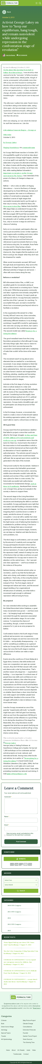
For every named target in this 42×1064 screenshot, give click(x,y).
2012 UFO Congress (14, 924)
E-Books (3, 1020)
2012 (9, 918)
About (14, 1050)
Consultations (27, 1027)
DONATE (22, 859)
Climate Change (28, 1023)
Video (34, 1050)
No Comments (22, 55)
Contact (26, 1054)
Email (6, 825)
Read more (36, 1008)
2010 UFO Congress (14, 905)
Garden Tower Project (30, 1036)
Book (2, 1023)
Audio (28, 1050)
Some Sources (27, 1039)
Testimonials (17, 1054)
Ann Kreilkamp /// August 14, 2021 (19, 973)
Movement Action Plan (12, 206)
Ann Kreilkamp (10, 55)
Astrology (4, 1030)
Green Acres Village (7, 1027)
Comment (8, 797)
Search (22, 891)
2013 (9, 930)
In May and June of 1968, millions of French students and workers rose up (20, 437)
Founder (25, 1033)
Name (6, 816)
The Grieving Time (28, 1042)
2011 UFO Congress (14, 912)
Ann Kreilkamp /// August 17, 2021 (19, 945)
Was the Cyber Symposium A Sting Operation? (19, 951)
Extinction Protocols (29, 1030)
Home (8, 1050)
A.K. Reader (21, 1050)
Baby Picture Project (29, 1020)
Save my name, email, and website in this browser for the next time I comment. (20, 834)
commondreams (28, 148)
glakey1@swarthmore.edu (17, 774)
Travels (3, 1036)
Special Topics (6, 1033)
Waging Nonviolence (11, 148)
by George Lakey (10, 142)
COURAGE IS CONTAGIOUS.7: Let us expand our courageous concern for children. (20, 961)
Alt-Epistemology (6, 1039)
